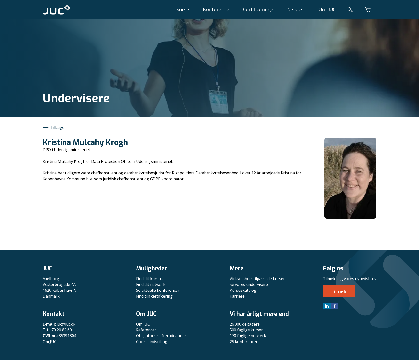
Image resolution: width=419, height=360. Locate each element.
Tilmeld (339, 291)
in (327, 306)
